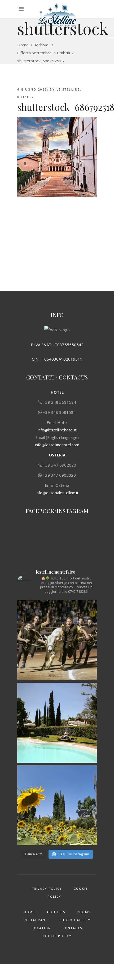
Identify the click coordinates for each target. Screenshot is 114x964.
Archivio (41, 44)
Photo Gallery (74, 920)
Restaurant (36, 920)
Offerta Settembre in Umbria (43, 52)
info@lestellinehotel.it (57, 429)
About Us (55, 912)
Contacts (72, 928)
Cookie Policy (57, 936)
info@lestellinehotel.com (57, 444)
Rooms (83, 912)
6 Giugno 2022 (32, 89)
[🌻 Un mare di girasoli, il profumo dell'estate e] (57, 805)
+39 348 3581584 (59, 402)
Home (23, 44)
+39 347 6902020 (59, 465)
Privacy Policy (47, 889)
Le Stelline (68, 89)
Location (41, 928)
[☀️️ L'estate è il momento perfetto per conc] (57, 723)
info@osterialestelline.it (57, 492)
